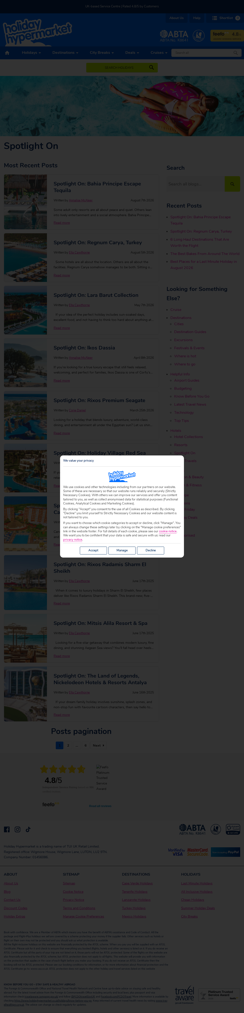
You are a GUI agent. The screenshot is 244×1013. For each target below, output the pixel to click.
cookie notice (168, 531)
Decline (151, 550)
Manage (122, 550)
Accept (93, 550)
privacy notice (72, 540)
